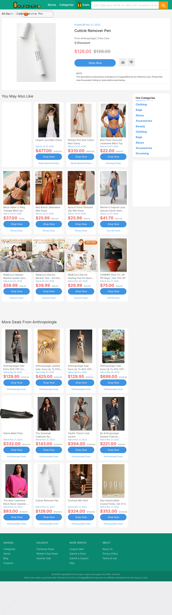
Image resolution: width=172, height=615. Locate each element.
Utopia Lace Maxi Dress (49, 140)
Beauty (140, 126)
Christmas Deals (45, 549)
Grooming (142, 153)
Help (72, 563)
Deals (86, 4)
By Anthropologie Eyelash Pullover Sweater (109, 436)
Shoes (140, 115)
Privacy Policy (110, 553)
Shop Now (95, 63)
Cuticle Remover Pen (47, 500)
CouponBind (85, 577)
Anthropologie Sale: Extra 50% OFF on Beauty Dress (14, 369)
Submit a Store (78, 553)
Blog (5, 558)
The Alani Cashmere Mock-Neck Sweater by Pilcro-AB (16, 504)
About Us (107, 549)
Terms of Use (109, 558)
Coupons (8, 563)
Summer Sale (43, 558)
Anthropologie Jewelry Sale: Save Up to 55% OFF (48, 369)
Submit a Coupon (79, 558)
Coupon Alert (77, 549)
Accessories (144, 120)
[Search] (163, 5)
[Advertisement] (16, 134)
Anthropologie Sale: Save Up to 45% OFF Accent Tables (112, 369)
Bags (139, 109)
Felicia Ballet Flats (13, 433)
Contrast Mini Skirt (78, 500)
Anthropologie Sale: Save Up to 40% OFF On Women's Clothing (79, 369)
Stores (52, 4)
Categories (66, 4)
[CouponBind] (29, 4)
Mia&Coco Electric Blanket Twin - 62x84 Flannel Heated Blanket (48, 278)
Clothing (141, 104)
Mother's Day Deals (47, 553)
